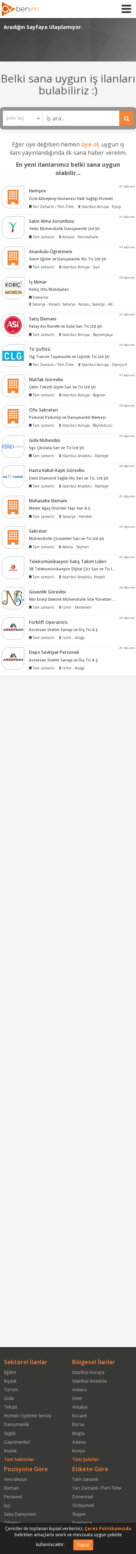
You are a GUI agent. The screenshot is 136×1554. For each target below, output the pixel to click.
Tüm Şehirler (85, 1459)
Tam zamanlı (85, 1479)
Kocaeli (79, 1416)
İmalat (10, 1451)
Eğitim (10, 1372)
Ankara (79, 1390)
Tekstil (10, 1407)
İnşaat (10, 1381)
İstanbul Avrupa (88, 1372)
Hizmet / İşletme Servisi (27, 1416)
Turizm (11, 1390)
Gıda (9, 1398)
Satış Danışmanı (20, 1514)
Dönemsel (82, 1497)
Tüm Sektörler (19, 1459)
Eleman (11, 1488)
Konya (78, 1451)
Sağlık (10, 1433)
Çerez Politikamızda (108, 1528)
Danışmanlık (16, 1424)
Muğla (78, 1433)
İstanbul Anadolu (89, 1381)
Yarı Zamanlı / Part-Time (96, 1488)
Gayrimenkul (17, 1442)
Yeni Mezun (15, 1479)
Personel (13, 1497)
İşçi (7, 1505)
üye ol (89, 144)
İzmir (77, 1398)
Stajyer (79, 1514)
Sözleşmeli (83, 1505)
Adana (79, 1442)
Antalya (79, 1407)
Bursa (78, 1424)
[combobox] (22, 118)
